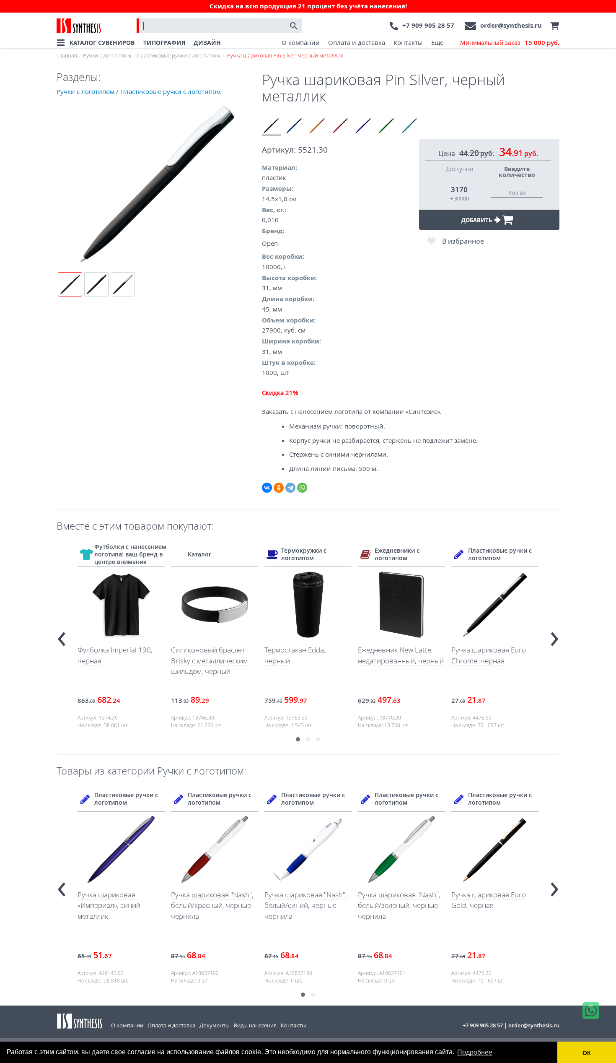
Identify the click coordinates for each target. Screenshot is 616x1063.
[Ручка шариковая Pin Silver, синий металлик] (294, 126)
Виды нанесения (255, 1025)
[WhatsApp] (302, 488)
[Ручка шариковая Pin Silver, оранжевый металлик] (317, 126)
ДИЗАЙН (207, 43)
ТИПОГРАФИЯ (164, 43)
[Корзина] (552, 26)
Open (270, 243)
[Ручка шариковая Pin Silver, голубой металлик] (409, 126)
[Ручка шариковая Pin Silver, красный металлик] (340, 126)
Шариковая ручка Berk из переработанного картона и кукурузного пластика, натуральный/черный (493, 916)
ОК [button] (586, 1053)
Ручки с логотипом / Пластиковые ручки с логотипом (139, 91)
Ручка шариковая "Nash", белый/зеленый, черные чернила (305, 905)
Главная (67, 55)
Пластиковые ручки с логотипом (178, 55)
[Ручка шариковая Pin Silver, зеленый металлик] (386, 126)
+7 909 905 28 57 (428, 25)
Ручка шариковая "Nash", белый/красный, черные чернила (119, 905)
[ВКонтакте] (267, 488)
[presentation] (62, 635)
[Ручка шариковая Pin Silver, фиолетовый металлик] (363, 126)
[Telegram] (290, 488)
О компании (301, 42)
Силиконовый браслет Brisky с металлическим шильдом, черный (116, 660)
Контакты (408, 42)
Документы (214, 1025)
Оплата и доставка (356, 42)
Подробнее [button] (474, 1052)
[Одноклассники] (279, 488)
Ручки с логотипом (107, 55)
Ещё (437, 42)
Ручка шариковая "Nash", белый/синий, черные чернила (212, 905)
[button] (298, 739)
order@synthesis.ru (511, 25)
